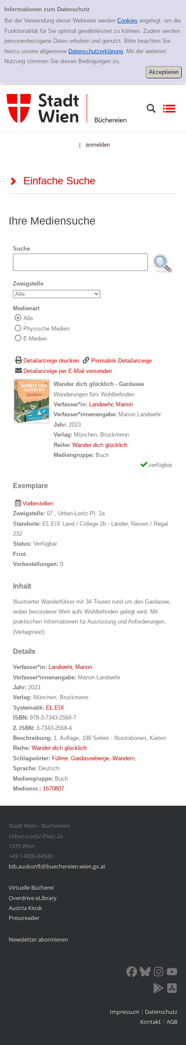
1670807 (53, 788)
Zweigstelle (28, 283)
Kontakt (150, 1022)
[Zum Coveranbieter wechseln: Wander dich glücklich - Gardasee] (31, 401)
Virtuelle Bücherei (31, 887)
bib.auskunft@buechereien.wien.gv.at (57, 866)
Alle (28, 318)
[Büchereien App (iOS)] (172, 990)
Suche (21, 248)
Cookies (127, 20)
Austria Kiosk (25, 908)
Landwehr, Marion (111, 404)
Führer (59, 758)
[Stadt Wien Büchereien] (66, 108)
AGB (172, 1022)
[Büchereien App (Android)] (158, 990)
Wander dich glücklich (99, 445)
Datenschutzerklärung (95, 51)
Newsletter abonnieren (38, 939)
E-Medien (35, 338)
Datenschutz (161, 1012)
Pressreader (24, 918)
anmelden (98, 144)
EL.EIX (55, 707)
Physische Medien (46, 328)
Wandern (123, 758)
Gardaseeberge (90, 758)
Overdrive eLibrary (33, 898)
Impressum (125, 1012)
